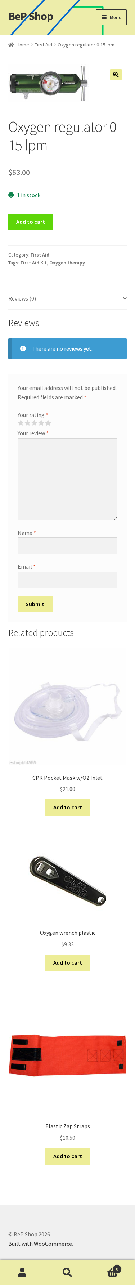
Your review (33, 433)
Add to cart (30, 221)
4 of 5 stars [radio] (41, 423)
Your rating (33, 414)
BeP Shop (30, 16)
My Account (22, 1272)
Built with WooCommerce (40, 1243)
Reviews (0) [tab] (22, 298)
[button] (116, 74)
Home (23, 44)
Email (27, 566)
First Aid (43, 44)
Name (27, 532)
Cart (104, 1266)
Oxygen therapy (67, 262)
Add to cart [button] (67, 807)
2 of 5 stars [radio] (27, 423)
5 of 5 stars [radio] (48, 423)
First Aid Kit (34, 262)
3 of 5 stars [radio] (34, 423)
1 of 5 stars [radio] (20, 423)
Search (67, 1272)
